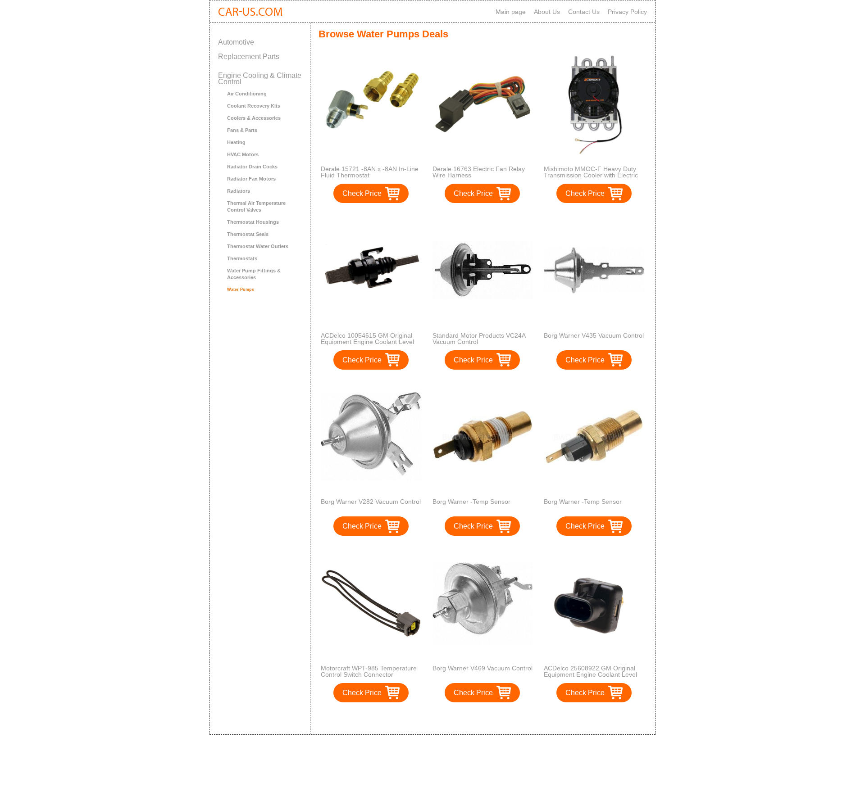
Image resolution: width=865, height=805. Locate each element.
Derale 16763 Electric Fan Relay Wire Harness (478, 172)
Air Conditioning (247, 93)
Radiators (238, 191)
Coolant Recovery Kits (253, 106)
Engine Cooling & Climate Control (259, 79)
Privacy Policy (627, 11)
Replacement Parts (248, 56)
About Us (547, 11)
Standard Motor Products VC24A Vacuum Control (478, 338)
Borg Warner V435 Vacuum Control (594, 335)
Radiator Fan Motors (251, 178)
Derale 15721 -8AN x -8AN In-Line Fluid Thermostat (370, 172)
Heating (236, 142)
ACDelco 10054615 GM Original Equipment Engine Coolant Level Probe (367, 342)
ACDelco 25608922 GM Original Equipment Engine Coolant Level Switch (590, 674)
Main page (511, 11)
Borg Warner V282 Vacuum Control (371, 501)
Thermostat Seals (248, 234)
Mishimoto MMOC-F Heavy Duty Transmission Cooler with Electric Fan (591, 175)
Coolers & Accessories (254, 118)
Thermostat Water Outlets (257, 246)
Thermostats (242, 258)
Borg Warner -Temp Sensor (471, 501)
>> (499, 718)
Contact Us (584, 11)
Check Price (362, 193)
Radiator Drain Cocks (252, 166)
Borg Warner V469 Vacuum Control (482, 668)
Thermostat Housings (253, 222)
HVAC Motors (243, 154)
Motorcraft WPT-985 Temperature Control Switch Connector (369, 671)
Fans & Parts (242, 130)
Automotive (236, 42)
